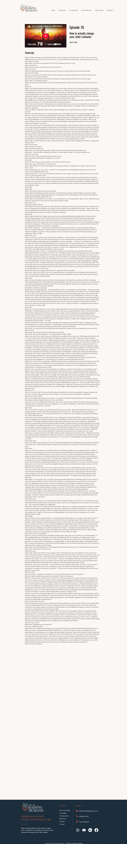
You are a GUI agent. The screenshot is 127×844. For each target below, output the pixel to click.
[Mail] (77, 811)
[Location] (77, 821)
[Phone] (77, 816)
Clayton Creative (77, 843)
